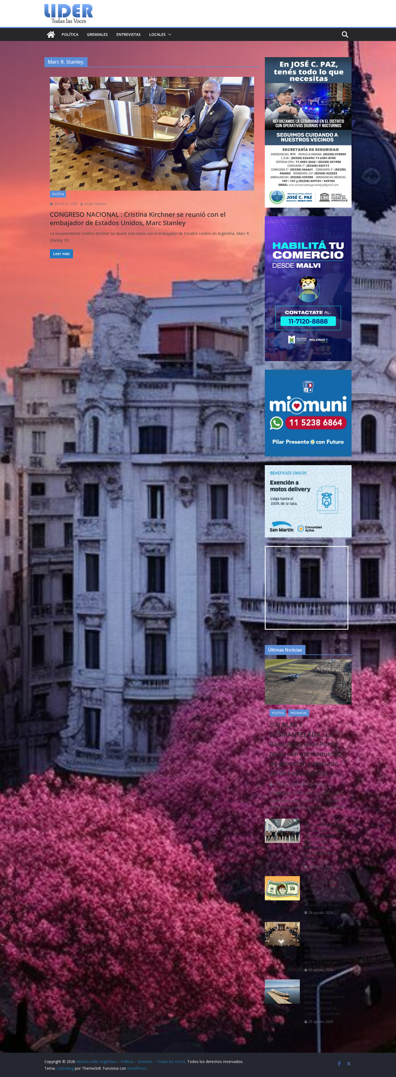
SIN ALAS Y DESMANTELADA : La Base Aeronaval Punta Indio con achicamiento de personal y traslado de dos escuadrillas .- (306, 748)
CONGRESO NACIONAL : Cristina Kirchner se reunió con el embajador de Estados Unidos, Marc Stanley (137, 218)
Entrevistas (128, 34)
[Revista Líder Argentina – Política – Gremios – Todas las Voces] (50, 34)
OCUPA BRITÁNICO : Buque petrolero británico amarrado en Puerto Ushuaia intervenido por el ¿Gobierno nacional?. (324, 999)
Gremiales (97, 34)
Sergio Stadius (95, 203)
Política (70, 34)
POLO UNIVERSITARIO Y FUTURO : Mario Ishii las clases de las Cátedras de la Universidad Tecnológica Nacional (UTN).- (325, 841)
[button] (169, 34)
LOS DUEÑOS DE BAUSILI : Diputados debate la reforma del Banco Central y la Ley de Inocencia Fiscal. (324, 893)
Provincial (299, 713)
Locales (157, 34)
